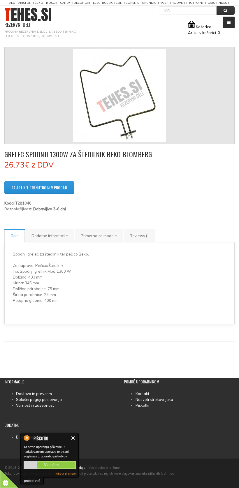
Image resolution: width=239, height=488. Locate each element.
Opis (14, 235)
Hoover (178, 3)
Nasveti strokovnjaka (154, 399)
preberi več (32, 480)
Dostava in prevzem (34, 393)
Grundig (149, 3)
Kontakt (142, 393)
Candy (65, 3)
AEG (12, 3)
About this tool (65, 473)
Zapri (73, 438)
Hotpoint (196, 3)
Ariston (24, 3)
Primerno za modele (99, 235)
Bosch (51, 3)
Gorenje (132, 3)
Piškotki (142, 405)
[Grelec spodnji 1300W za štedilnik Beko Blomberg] (119, 95)
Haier (163, 3)
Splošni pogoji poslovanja (39, 399)
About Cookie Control (26, 438)
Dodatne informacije (49, 235)
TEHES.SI (28, 17)
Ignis (211, 3)
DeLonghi (82, 3)
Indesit (223, 3)
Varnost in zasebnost (35, 405)
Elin (119, 3)
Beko (38, 3)
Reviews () (139, 235)
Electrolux (103, 3)
